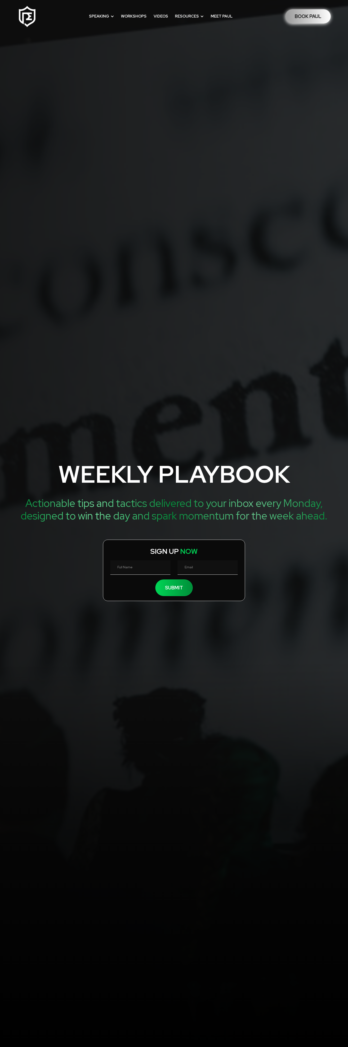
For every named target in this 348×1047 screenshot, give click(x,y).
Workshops (134, 16)
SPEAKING (99, 16)
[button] (101, 16)
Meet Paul (221, 16)
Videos (161, 16)
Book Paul (308, 16)
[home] (27, 16)
